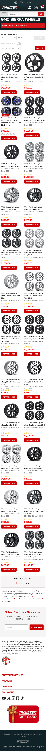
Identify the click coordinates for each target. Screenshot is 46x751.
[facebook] (18, 698)
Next (27, 583)
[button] (36, 7)
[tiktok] (22, 698)
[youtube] (4, 698)
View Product (9, 92)
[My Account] (29, 7)
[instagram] (14, 698)
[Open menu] (4, 14)
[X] (9, 698)
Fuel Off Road (19, 599)
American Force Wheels (35, 599)
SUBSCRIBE (36, 627)
